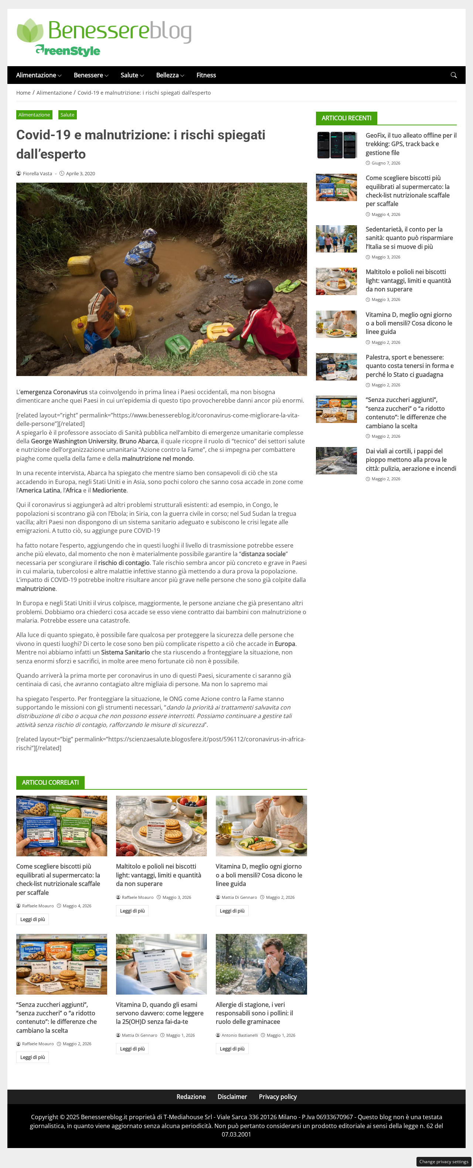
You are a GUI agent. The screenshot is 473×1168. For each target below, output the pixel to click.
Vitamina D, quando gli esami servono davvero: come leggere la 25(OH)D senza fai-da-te (160, 1013)
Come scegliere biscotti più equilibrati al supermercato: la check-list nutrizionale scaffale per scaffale (58, 879)
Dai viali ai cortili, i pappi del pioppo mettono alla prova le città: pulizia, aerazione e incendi (411, 460)
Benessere (88, 75)
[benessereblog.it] (104, 37)
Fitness (206, 75)
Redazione (191, 1097)
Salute (129, 75)
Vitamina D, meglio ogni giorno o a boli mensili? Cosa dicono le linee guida (259, 875)
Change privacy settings (444, 1161)
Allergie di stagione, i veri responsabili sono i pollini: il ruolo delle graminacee (254, 1013)
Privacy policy (278, 1097)
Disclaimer (232, 1097)
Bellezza (167, 75)
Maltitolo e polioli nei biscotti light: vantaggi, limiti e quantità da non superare (158, 875)
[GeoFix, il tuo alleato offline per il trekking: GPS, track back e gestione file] (336, 145)
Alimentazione (36, 75)
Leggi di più (32, 919)
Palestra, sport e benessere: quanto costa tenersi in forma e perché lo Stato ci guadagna (410, 366)
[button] (454, 75)
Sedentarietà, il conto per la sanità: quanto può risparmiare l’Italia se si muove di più (409, 238)
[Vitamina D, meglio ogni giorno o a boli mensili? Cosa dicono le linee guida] (261, 826)
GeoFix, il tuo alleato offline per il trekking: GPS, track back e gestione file (411, 144)
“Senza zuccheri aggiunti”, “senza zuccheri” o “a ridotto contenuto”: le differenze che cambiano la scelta (56, 1018)
